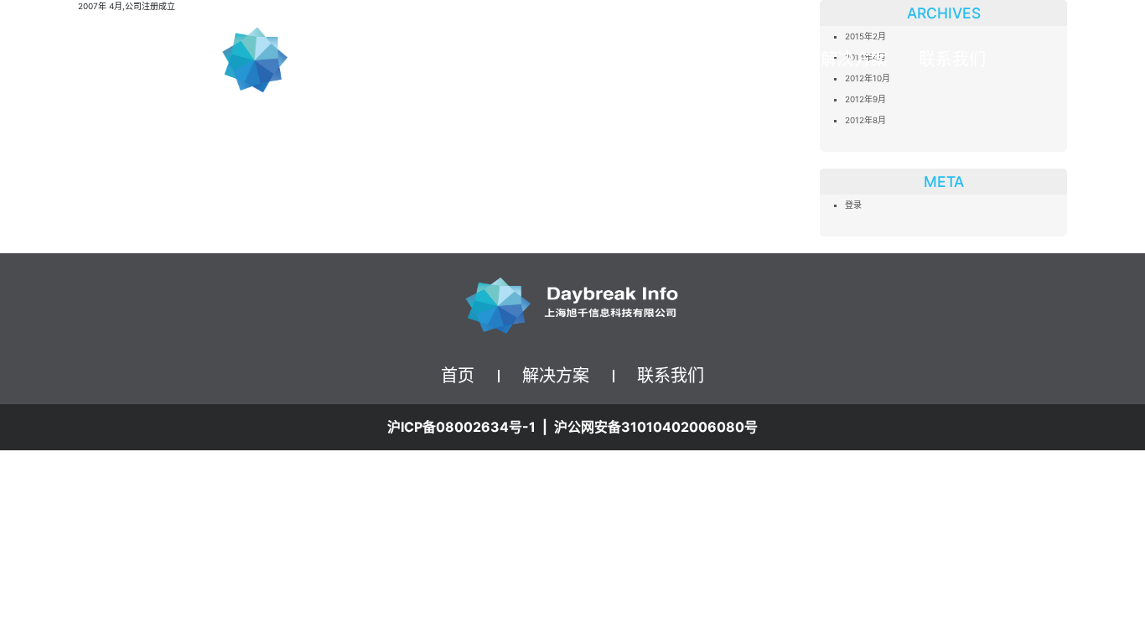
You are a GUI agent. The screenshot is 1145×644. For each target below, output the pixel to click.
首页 (772, 59)
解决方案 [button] (854, 59)
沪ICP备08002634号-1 (461, 426)
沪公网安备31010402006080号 (656, 426)
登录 (853, 205)
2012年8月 (865, 120)
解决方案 (555, 376)
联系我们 (952, 59)
